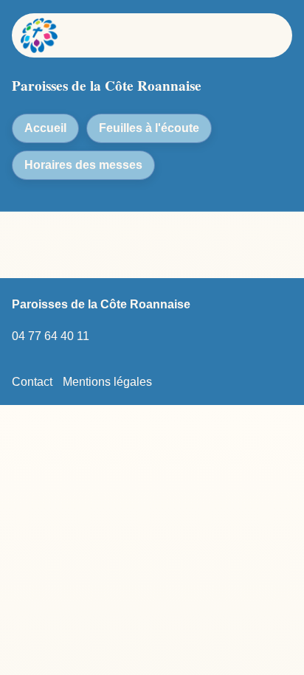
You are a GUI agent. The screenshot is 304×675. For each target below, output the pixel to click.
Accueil (45, 128)
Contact (32, 381)
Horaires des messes (83, 165)
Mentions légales (107, 381)
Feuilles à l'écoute (149, 128)
